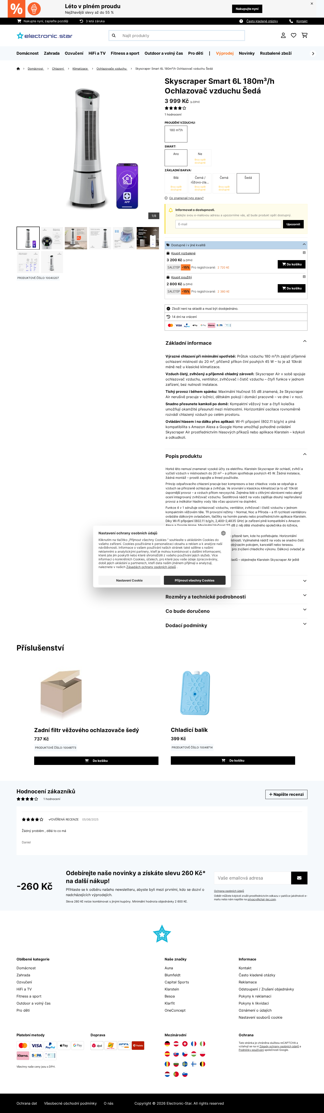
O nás (108, 1103)
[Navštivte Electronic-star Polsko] (202, 1054)
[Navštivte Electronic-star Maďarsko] (193, 1054)
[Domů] (22, 68)
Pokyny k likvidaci (254, 1003)
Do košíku (294, 264)
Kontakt (301, 21)
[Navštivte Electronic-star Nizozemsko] (167, 1074)
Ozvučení (24, 982)
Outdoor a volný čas (33, 1003)
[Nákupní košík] (304, 35)
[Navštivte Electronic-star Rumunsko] (167, 1064)
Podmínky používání (251, 1049)
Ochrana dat (27, 1103)
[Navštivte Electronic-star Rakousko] (176, 1043)
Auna (169, 968)
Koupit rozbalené (183, 253)
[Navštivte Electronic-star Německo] (167, 1043)
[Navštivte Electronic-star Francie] (193, 1043)
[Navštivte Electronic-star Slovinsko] (185, 1074)
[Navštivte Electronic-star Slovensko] (176, 1054)
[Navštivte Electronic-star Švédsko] (185, 1064)
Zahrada (23, 975)
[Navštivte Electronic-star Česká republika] (185, 1054)
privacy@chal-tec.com (262, 899)
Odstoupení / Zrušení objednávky (266, 989)
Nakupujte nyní (247, 9)
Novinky (247, 53)
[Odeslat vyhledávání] (113, 35)
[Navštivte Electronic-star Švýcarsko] (185, 1043)
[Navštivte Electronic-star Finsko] (193, 1064)
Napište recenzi (288, 794)
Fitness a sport (29, 996)
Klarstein (172, 989)
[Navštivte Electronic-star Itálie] (202, 1043)
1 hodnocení (173, 114)
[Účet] (283, 35)
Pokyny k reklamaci (255, 996)
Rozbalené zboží (276, 53)
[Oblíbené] (293, 35)
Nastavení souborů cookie (260, 1017)
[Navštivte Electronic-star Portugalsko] (176, 1074)
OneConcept (175, 1010)
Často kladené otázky (262, 21)
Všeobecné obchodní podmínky (70, 1103)
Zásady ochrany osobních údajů (279, 1046)
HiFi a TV (24, 989)
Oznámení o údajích (255, 1010)
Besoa (170, 996)
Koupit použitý (181, 277)
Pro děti (23, 1010)
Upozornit (293, 224)
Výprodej (225, 53)
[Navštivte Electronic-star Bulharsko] (176, 1064)
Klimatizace (81, 68)
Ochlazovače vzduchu (112, 68)
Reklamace (248, 982)
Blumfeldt (173, 975)
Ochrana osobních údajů (229, 891)
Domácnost (36, 68)
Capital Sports (177, 982)
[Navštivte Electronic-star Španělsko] (167, 1054)
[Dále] (313, 53)
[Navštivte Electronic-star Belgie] (202, 1064)
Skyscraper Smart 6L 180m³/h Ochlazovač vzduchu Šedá (174, 68)
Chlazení (58, 68)
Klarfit (170, 1003)
